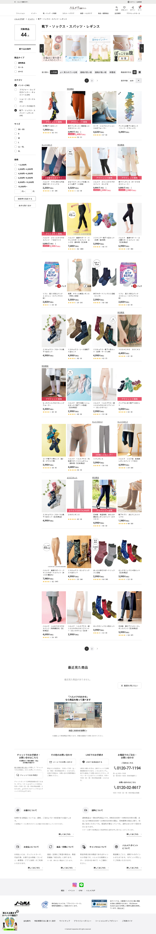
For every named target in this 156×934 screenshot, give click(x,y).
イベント (71, 890)
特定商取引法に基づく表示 (45, 921)
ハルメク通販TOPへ (22, 2)
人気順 (54, 72)
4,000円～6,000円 (25, 173)
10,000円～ (22, 186)
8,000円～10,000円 (26, 182)
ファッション (20, 13)
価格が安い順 (86, 72)
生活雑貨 (118, 13)
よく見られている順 (68, 72)
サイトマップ (64, 921)
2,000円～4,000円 (25, 169)
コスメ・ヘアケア (68, 13)
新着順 (112, 72)
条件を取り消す (25, 205)
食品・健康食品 (103, 13)
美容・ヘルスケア (86, 13)
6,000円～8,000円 (25, 178)
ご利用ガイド (127, 921)
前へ (42, 48)
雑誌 (62, 890)
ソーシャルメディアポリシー (106, 921)
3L (19, 151)
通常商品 (21, 63)
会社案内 (27, 921)
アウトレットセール (133, 13)
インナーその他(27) (27, 106)
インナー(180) (24, 85)
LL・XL (21, 146)
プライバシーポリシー (82, 921)
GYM (80, 890)
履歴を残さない (131, 685)
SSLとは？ (120, 908)
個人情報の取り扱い (21, 767)
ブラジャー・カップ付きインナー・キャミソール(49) (27, 92)
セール (20, 67)
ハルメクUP (90, 890)
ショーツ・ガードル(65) (27, 100)
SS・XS (21, 129)
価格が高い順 (100, 72)
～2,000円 (22, 164)
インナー (34, 13)
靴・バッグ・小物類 (49, 13)
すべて (20, 71)
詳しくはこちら (65, 834)
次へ (142, 48)
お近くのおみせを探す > (78, 730)
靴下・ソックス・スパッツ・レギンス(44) (27, 113)
